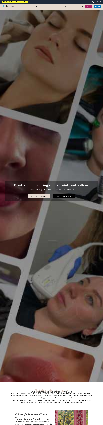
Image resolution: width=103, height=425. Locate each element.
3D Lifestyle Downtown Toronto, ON (32, 415)
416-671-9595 (97, 2)
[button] (34, 7)
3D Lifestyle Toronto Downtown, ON (14, 2)
